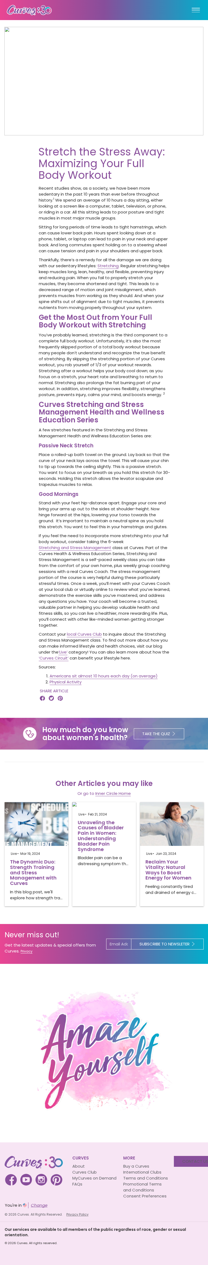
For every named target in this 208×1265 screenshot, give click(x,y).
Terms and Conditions (145, 1178)
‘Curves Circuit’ (54, 658)
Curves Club (84, 1172)
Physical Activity (66, 682)
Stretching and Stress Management (75, 547)
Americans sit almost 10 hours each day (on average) (104, 676)
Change (39, 1205)
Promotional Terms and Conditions (142, 1187)
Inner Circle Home (113, 793)
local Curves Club (84, 634)
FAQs (77, 1184)
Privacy (26, 951)
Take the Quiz (156, 734)
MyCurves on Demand (94, 1178)
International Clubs (142, 1172)
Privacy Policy (77, 1214)
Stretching (108, 266)
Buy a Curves (136, 1166)
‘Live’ (62, 652)
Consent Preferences (145, 1196)
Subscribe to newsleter (164, 944)
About (78, 1166)
